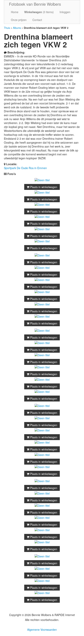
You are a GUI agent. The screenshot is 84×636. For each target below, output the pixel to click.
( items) (39, 12)
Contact (37, 20)
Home (14, 12)
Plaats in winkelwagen (43, 187)
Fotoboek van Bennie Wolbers (35, 4)
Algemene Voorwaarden (42, 629)
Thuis (7, 28)
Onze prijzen (19, 20)
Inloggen (65, 12)
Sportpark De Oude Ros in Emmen (25, 168)
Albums (17, 28)
